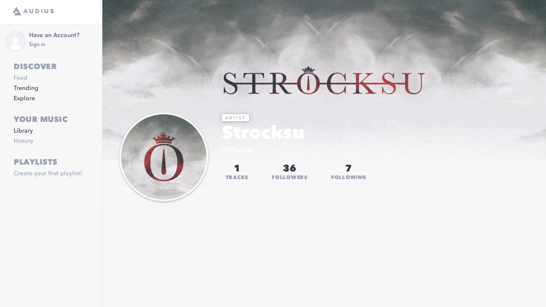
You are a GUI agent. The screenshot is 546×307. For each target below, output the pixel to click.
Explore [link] (24, 98)
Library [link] (23, 131)
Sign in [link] (37, 44)
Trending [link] (26, 88)
